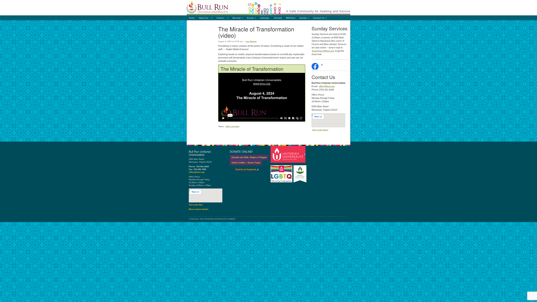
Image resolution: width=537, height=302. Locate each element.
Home (192, 18)
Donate (304, 18)
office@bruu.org (327, 86)
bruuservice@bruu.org (323, 51)
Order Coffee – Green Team (245, 162)
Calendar (264, 18)
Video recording (232, 126)
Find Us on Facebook (245, 169)
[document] (268, 81)
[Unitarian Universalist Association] (288, 154)
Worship (236, 18)
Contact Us (319, 18)
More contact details (198, 209)
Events (251, 18)
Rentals (278, 18)
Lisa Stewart (251, 41)
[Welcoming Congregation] (282, 172)
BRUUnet (290, 18)
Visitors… (221, 18)
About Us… (205, 18)
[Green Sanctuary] (300, 172)
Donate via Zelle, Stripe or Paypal (248, 157)
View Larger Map (319, 130)
